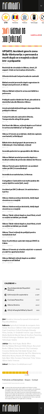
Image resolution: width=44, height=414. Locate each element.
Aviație (4, 328)
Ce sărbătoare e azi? (24, 364)
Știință (32, 337)
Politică (5, 337)
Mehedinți (6, 356)
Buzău (4, 348)
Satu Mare (6, 358)
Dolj (19, 351)
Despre (27, 380)
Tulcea (38, 358)
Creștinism (11, 330)
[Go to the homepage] (11, 6)
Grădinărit (20, 333)
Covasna (5, 351)
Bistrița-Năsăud (8, 346)
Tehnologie (6, 340)
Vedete (14, 340)
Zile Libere (12, 364)
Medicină (10, 335)
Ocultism (30, 335)
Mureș (13, 356)
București (37, 346)
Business (11, 328)
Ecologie (25, 330)
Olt (23, 356)
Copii (4, 330)
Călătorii (19, 328)
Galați (24, 351)
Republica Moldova (9, 322)
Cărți (24, 328)
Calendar (10, 283)
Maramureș (36, 353)
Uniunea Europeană (20, 319)
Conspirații (35, 328)
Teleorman (26, 358)
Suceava (18, 358)
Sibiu (13, 358)
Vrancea (16, 361)
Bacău (24, 344)
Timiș (33, 358)
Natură (23, 335)
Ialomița (22, 353)
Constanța (33, 348)
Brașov (29, 346)
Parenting (38, 335)
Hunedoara (13, 353)
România (9, 319)
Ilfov (30, 353)
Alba (10, 344)
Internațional (34, 319)
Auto (38, 325)
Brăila (24, 346)
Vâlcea (4, 361)
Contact (35, 380)
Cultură (19, 330)
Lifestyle (37, 333)
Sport (27, 337)
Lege (32, 333)
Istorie (26, 333)
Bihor (29, 344)
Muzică (17, 335)
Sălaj (33, 356)
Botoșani (18, 346)
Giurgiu (29, 351)
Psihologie (12, 337)
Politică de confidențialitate (12, 380)
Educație (32, 330)
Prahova (28, 356)
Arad (14, 344)
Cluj (27, 348)
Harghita (5, 353)
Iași (26, 353)
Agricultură (14, 325)
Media (4, 335)
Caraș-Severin (19, 348)
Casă (29, 328)
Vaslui (10, 361)
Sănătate (20, 337)
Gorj (34, 351)
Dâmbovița (13, 351)
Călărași (10, 348)
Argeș (19, 344)
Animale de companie (27, 325)
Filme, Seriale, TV (8, 333)
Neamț (18, 356)
